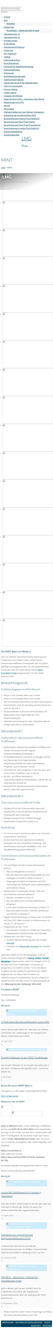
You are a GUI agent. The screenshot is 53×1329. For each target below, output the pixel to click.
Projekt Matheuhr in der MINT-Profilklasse (24, 1057)
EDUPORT (36, 1325)
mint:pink (10, 943)
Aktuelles (11, 23)
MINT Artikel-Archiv (9, 1096)
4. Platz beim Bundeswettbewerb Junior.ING (25, 1021)
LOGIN (47, 1322)
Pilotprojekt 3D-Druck (29, 946)
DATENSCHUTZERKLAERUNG (28, 1322)
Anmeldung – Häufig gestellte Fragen (23, 30)
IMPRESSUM (7, 1322)
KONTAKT (47, 1325)
